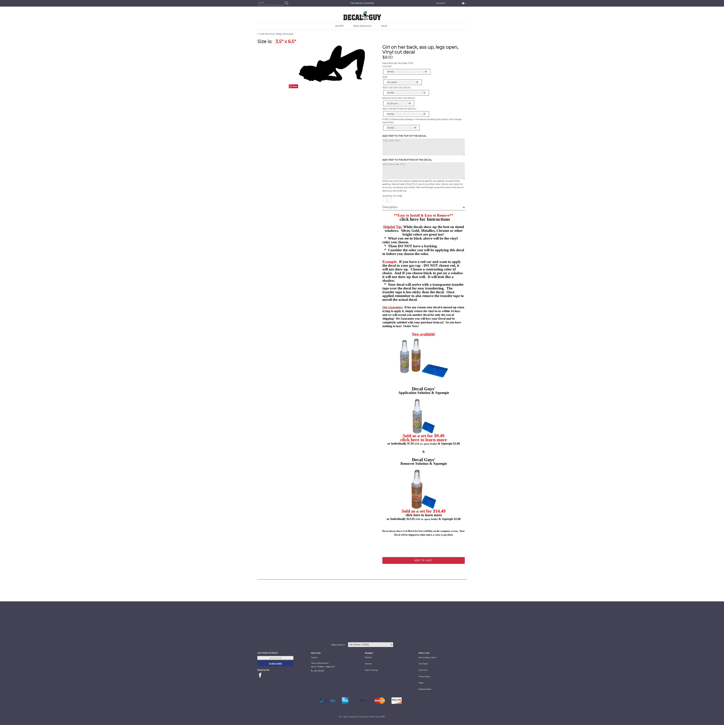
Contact (314, 657)
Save (295, 86)
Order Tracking (371, 670)
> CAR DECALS (265, 33)
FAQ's (421, 683)
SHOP (338, 25)
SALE (384, 25)
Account (440, 3)
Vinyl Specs (423, 664)
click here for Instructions (425, 219)
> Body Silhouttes (283, 33)
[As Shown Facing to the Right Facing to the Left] (398, 103)
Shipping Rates (425, 689)
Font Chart (423, 670)
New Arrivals (362, 25)
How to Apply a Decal (427, 657)
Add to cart (423, 560)
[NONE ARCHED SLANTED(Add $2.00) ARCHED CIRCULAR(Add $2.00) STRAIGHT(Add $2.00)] (406, 93)
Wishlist (368, 657)
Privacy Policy (424, 677)
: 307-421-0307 (318, 671)
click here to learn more (423, 439)
